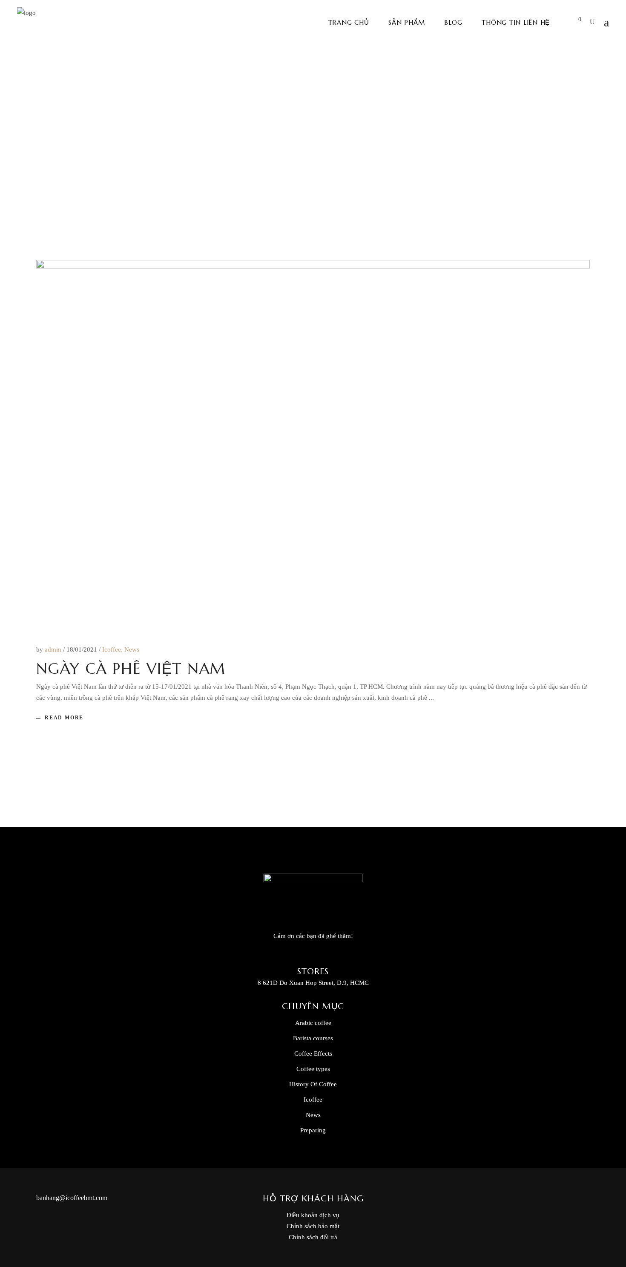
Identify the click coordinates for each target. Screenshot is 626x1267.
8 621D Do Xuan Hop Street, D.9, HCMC (313, 982)
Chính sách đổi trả (313, 1237)
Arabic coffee (313, 1022)
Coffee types (313, 1068)
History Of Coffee (313, 1084)
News (131, 649)
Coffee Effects (313, 1053)
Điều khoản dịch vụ (313, 1215)
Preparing (313, 1130)
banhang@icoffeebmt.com (71, 1197)
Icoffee (111, 649)
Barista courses (313, 1038)
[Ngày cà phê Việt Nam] (313, 444)
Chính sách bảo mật (313, 1226)
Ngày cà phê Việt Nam (131, 668)
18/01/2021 (82, 649)
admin (54, 649)
